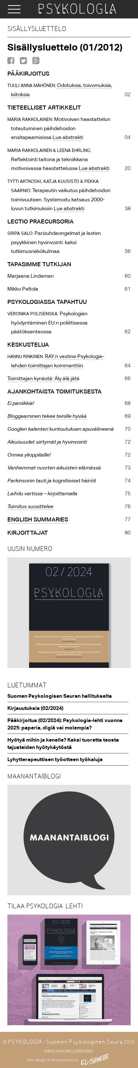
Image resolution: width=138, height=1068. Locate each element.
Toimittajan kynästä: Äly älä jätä (43, 378)
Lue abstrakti (68, 137)
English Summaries (37, 519)
